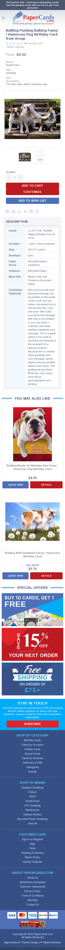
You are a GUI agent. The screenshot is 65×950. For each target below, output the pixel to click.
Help (32, 843)
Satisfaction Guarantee (32, 882)
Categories (32, 767)
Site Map (33, 900)
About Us (32, 877)
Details (46, 484)
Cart (61, 18)
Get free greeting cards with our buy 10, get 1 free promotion (32, 6)
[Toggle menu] (3, 18)
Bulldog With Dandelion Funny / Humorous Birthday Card (32, 554)
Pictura (32, 791)
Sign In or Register (32, 839)
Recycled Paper (37, 270)
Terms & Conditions (32, 895)
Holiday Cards (32, 749)
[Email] (13, 211)
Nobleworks (33, 809)
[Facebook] (7, 211)
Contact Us (32, 904)
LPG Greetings (32, 805)
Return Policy (32, 857)
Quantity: (11, 172)
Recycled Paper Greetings (32, 818)
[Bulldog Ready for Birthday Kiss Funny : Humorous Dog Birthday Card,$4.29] (32, 434)
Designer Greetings (32, 787)
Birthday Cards (32, 740)
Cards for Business (32, 758)
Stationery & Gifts (32, 762)
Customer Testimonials (32, 886)
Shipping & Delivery (32, 852)
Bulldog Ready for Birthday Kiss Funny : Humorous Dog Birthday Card (32, 467)
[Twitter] (25, 211)
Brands (33, 771)
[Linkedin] (31, 211)
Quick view (15, 484)
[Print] (19, 211)
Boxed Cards (32, 753)
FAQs (33, 848)
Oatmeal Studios (32, 814)
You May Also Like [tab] (32, 398)
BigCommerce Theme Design (21, 942)
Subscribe (32, 723)
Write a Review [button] (15, 46)
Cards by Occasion (33, 744)
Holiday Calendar (32, 861)
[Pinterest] (37, 211)
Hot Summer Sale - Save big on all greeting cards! (32, 2)
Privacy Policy (32, 891)
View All (32, 823)
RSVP (32, 796)
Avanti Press (13, 65)
